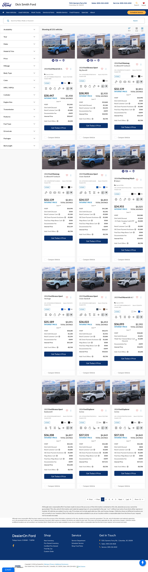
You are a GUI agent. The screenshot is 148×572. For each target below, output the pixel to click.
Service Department (78, 540)
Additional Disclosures (61, 564)
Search (135, 21)
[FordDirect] (17, 566)
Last (128, 499)
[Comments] (67, 88)
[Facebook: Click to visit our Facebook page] (13, 546)
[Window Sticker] (71, 88)
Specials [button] (85, 12)
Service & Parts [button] (48, 12)
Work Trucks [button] (36, 12)
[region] (58, 113)
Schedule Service (136, 12)
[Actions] (71, 69)
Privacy (52, 564)
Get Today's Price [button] (58, 128)
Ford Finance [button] (74, 12)
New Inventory (49, 540)
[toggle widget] (142, 563)
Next (120, 499)
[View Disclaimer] (63, 88)
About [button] (92, 12)
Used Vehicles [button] (23, 12)
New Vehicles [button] (11, 12)
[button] (73, 46)
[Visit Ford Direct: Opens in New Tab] (81, 566)
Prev (97, 499)
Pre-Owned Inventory (51, 543)
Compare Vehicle (54, 137)
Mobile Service (61, 12)
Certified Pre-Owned (51, 546)
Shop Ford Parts (77, 546)
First (90, 499)
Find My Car (48, 549)
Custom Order (49, 551)
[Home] (3, 12)
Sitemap (46, 564)
